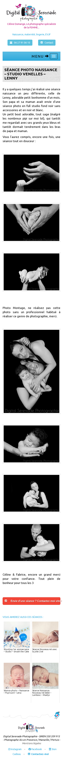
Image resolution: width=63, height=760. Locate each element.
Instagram (16, 749)
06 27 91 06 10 (22, 42)
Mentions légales (31, 743)
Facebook (36, 749)
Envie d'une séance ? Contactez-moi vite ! (35, 600)
